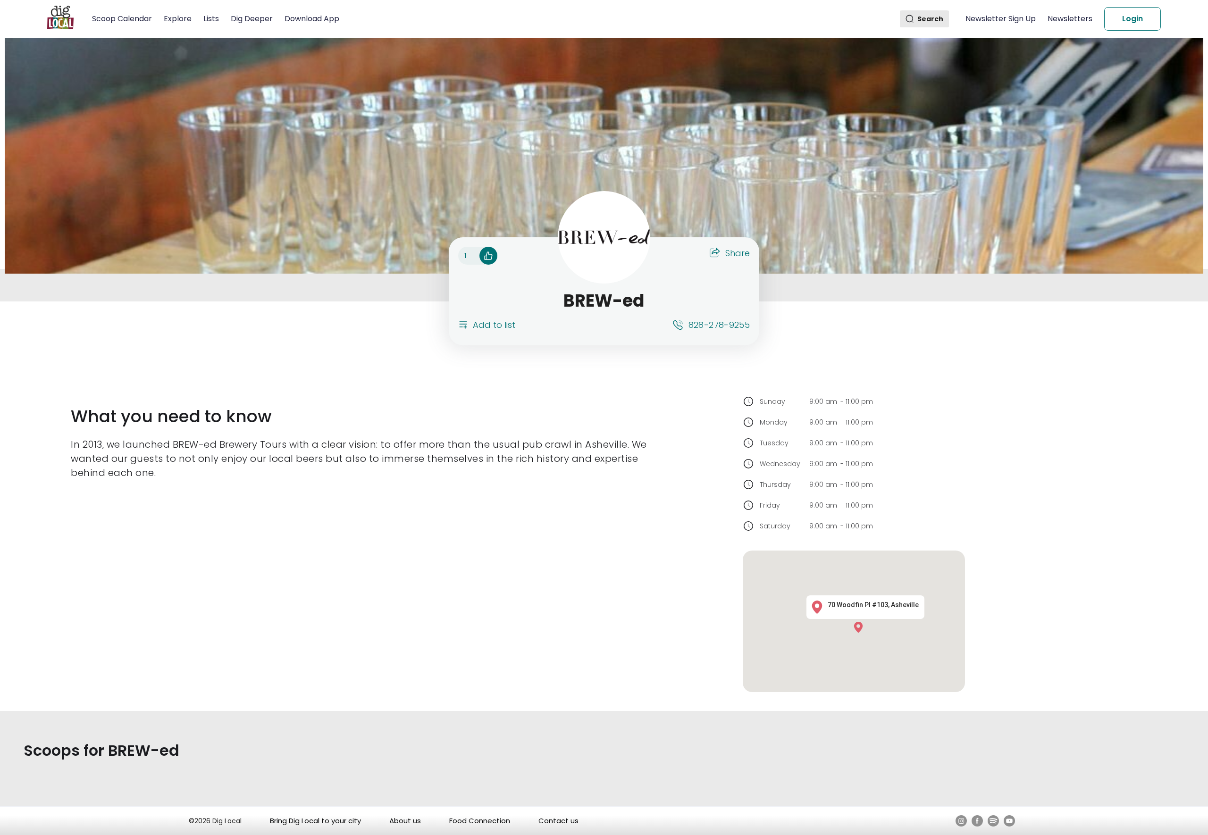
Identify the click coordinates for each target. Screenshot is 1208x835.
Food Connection (479, 821)
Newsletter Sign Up (1000, 18)
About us (405, 821)
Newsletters (1070, 18)
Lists (211, 18)
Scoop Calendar (122, 18)
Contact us (558, 821)
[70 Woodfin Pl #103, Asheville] (861, 627)
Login (1132, 18)
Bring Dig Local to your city (315, 821)
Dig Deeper (252, 18)
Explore (178, 18)
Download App (312, 18)
